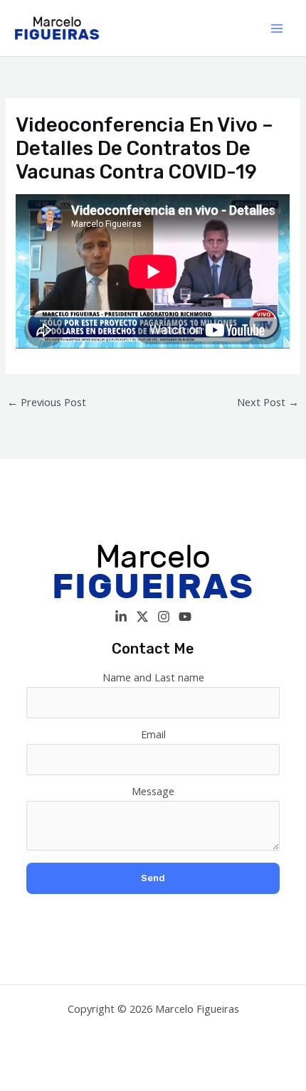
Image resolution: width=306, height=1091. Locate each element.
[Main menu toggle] (277, 28)
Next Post (268, 402)
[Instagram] (163, 616)
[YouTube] (185, 616)
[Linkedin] (121, 616)
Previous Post (46, 402)
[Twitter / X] (142, 616)
